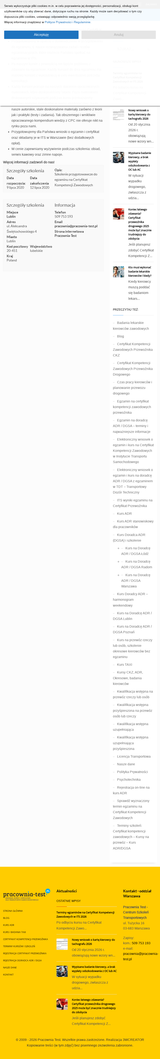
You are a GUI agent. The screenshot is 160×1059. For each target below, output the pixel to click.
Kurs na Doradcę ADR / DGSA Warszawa (135, 580)
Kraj (10, 256)
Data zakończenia (39, 180)
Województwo (41, 246)
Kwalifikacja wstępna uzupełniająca (130, 726)
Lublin (11, 216)
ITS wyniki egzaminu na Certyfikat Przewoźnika (132, 503)
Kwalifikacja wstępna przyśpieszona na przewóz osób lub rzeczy (132, 710)
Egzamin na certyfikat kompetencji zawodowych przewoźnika (132, 407)
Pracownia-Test (66, 235)
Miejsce (12, 212)
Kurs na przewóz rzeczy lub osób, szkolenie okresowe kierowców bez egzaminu (132, 648)
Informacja (65, 205)
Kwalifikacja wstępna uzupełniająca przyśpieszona (130, 743)
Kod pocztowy (17, 246)
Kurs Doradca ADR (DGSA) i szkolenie (129, 537)
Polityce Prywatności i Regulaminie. (68, 22)
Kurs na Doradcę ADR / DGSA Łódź (135, 551)
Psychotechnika (129, 779)
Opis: (58, 170)
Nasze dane (126, 764)
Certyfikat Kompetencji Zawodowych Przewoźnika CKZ (133, 349)
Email (58, 222)
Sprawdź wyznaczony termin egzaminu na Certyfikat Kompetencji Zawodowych (131, 809)
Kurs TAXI (124, 664)
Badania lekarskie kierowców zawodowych (131, 325)
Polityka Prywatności (132, 772)
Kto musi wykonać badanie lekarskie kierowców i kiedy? (139, 271)
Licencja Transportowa (134, 756)
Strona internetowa (69, 231)
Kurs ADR (124, 513)
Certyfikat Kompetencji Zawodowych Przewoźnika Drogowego (133, 368)
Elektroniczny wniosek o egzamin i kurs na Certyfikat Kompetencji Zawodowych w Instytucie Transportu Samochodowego (133, 451)
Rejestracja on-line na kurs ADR (131, 790)
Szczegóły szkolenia (25, 170)
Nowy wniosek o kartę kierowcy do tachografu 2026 (139, 114)
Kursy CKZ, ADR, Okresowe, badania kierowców (128, 678)
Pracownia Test (49, 1040)
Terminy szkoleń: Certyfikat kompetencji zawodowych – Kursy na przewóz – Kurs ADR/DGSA (131, 837)
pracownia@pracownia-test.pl (76, 226)
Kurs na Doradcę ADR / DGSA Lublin (132, 616)
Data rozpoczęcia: (16, 180)
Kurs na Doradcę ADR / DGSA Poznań (132, 629)
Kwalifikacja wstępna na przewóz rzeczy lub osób (133, 694)
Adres (11, 222)
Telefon (60, 212)
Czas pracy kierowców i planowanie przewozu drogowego (132, 387)
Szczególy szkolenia (25, 205)
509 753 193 (141, 943)
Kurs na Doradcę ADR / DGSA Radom (136, 564)
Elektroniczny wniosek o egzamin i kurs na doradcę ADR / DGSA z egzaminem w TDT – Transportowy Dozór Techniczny (133, 481)
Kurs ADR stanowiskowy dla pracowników (133, 524)
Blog (120, 336)
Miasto (12, 237)
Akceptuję (41, 34)
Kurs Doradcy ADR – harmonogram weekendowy (130, 599)
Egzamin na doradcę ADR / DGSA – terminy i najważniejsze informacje (131, 425)
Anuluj (119, 34)
